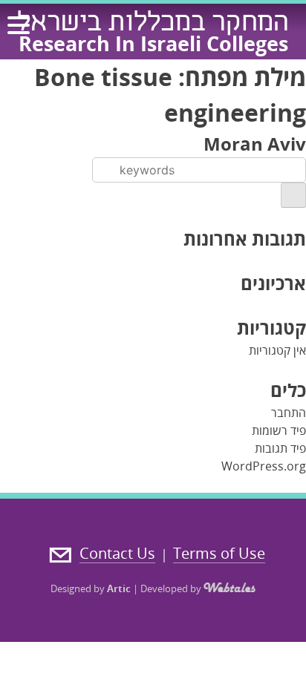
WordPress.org (263, 466)
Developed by (172, 588)
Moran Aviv (255, 143)
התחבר (288, 412)
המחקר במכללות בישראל (153, 24)
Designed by (91, 588)
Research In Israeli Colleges (153, 43)
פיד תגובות (280, 448)
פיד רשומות (279, 430)
